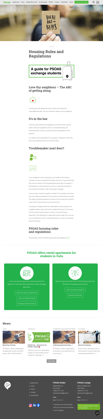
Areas (23, 2)
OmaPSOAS (64, 2)
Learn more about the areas (26, 298)
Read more (51, 361)
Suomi (71, 2)
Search (93, 2)
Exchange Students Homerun (27, 304)
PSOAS (51, 2)
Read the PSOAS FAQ (75, 295)
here (68, 238)
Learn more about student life (75, 290)
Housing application (81, 2)
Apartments (16, 2)
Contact (57, 2)
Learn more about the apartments (26, 293)
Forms (33, 389)
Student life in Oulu (31, 2)
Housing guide (43, 2)
